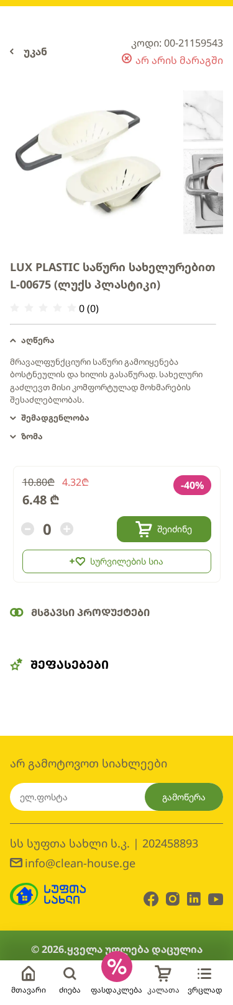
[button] (113, 340)
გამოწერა (184, 797)
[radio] (14, 308)
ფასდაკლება (116, 990)
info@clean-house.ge (80, 862)
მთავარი (28, 990)
